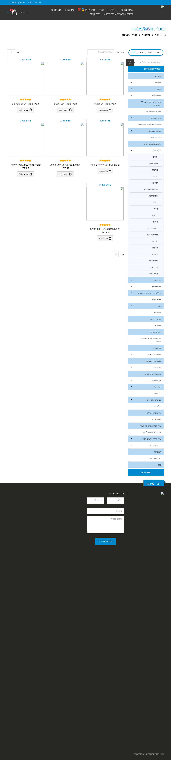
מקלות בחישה (152, 235)
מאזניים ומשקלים (154, 400)
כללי (159, 465)
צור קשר (95, 14)
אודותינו (112, 9)
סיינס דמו (157, 312)
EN (141, 52)
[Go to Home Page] (164, 35)
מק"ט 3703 (25, 60)
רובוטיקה (157, 452)
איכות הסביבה (155, 380)
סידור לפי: (120, 52)
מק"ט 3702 (65, 60)
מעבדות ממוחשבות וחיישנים (149, 124)
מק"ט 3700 (105, 121)
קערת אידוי (153, 267)
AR (158, 52)
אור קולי (157, 387)
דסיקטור (155, 183)
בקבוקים (155, 176)
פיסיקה (158, 76)
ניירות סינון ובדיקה (154, 413)
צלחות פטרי (153, 261)
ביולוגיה (158, 82)
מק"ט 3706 (25, 121)
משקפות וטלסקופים (153, 374)
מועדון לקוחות (17, 2)
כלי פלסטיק (156, 286)
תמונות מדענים (155, 458)
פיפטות (155, 254)
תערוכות (56, 9)
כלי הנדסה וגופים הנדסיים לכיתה (151, 340)
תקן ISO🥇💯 (86, 9)
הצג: (18, 52)
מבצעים (69, 9)
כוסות (156, 209)
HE (133, 52)
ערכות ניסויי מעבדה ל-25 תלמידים (151, 103)
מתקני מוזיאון (155, 319)
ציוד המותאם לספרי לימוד (150, 426)
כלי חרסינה (156, 393)
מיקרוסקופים (156, 118)
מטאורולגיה (156, 299)
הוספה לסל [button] (103, 110)
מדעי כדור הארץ (154, 354)
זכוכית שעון (153, 196)
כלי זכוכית (157, 150)
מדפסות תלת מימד (153, 361)
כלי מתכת (157, 280)
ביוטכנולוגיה (156, 95)
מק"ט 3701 (105, 60)
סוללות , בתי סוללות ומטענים (149, 293)
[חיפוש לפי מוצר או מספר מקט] (130, 62)
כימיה (159, 89)
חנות (101, 9)
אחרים (155, 157)
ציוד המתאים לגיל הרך (152, 432)
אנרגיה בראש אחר (153, 111)
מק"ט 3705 (65, 121)
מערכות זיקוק (153, 228)
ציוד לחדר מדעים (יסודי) (151, 439)
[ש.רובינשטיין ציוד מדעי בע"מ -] (151, 6)
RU (150, 52)
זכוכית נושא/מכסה (151, 189)
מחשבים (157, 367)
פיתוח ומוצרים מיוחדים (119, 14)
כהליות (155, 202)
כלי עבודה (157, 348)
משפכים (154, 248)
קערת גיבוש (153, 274)
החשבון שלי (34, 2)
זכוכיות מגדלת (155, 332)
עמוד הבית (127, 9)
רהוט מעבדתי (155, 445)
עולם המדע (156, 406)
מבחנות (155, 215)
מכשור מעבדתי (155, 131)
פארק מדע (156, 419)
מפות (159, 306)
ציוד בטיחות (156, 137)
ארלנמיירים (153, 163)
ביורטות (155, 170)
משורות (155, 241)
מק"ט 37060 (105, 185)
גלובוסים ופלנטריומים (152, 144)
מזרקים (155, 222)
